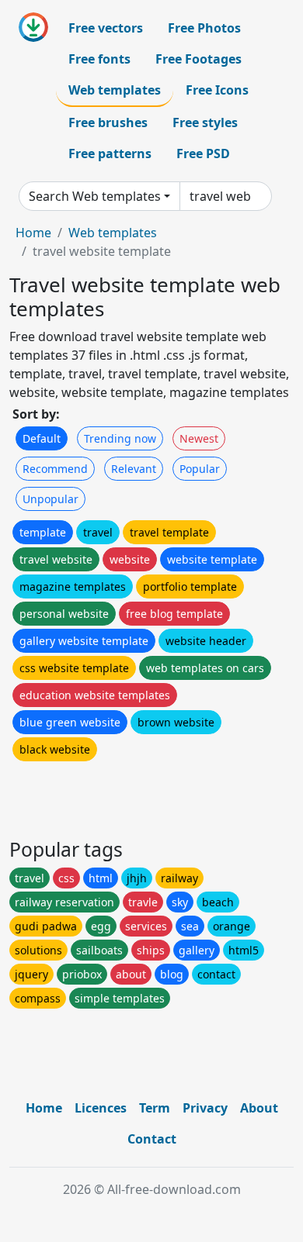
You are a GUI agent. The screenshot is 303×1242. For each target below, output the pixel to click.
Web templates (114, 89)
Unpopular (50, 499)
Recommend (55, 468)
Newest (198, 438)
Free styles (205, 122)
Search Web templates (95, 196)
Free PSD (203, 153)
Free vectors (105, 27)
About (259, 1107)
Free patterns (110, 153)
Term (154, 1107)
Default (42, 438)
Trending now (120, 438)
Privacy (205, 1107)
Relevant (133, 468)
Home (33, 232)
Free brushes (108, 122)
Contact (151, 1138)
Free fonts (99, 58)
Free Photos (204, 27)
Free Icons (217, 89)
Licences (101, 1107)
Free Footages (198, 58)
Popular (199, 468)
